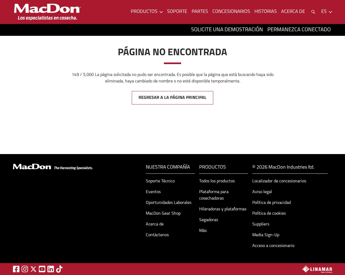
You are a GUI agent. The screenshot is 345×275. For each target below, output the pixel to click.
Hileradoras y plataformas (222, 209)
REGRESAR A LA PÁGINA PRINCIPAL (172, 98)
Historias (265, 11)
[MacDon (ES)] (47, 12)
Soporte (177, 11)
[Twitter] (33, 269)
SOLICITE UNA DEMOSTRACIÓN (227, 30)
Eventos (153, 192)
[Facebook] (16, 269)
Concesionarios (231, 11)
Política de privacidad (271, 203)
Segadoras (208, 220)
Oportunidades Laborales (168, 203)
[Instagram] (25, 269)
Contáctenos (157, 235)
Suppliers (260, 224)
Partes (200, 11)
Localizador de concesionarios (279, 181)
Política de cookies (269, 213)
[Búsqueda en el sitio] (313, 12)
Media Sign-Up (265, 235)
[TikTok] (59, 269)
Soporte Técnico (160, 181)
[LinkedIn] (50, 269)
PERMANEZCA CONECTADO (299, 30)
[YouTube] (42, 269)
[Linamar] (317, 269)
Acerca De (293, 11)
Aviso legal (262, 192)
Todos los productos (217, 181)
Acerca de (155, 224)
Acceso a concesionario (273, 246)
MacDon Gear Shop (163, 213)
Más (203, 231)
